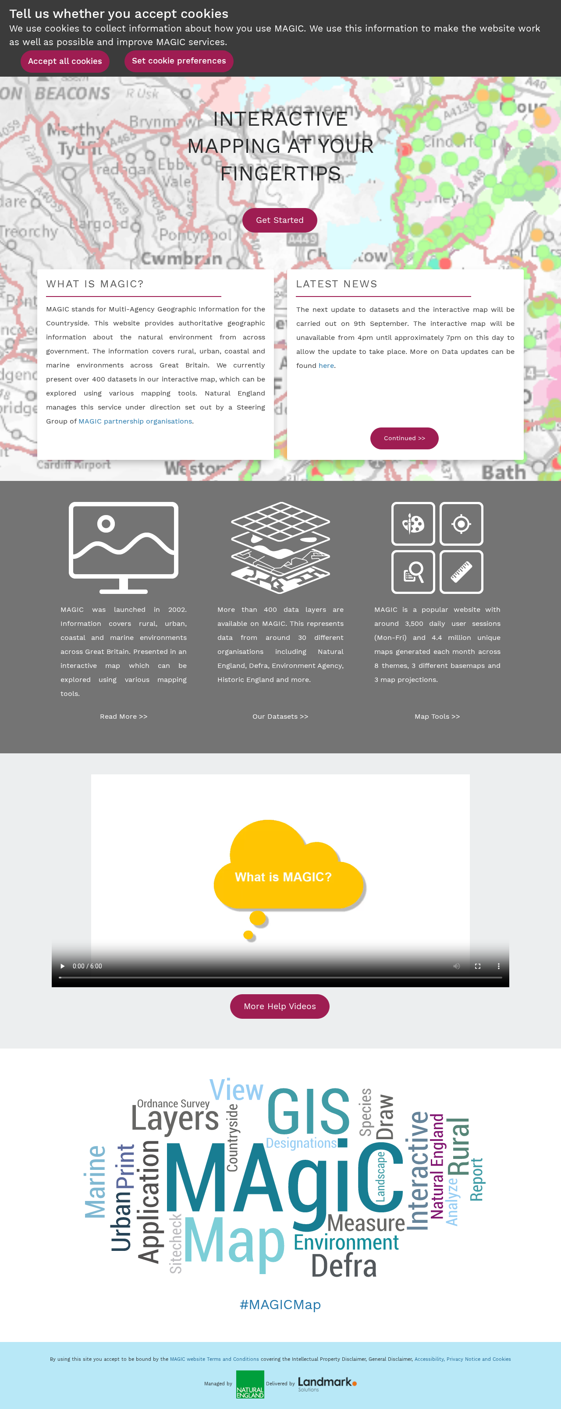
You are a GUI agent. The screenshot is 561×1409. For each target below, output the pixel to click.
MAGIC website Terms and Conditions (214, 1359)
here (326, 365)
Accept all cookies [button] (65, 61)
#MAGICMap (280, 1304)
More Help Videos (280, 1006)
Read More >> (124, 716)
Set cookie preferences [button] (179, 61)
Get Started (286, 220)
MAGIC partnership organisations (135, 421)
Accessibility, (431, 1359)
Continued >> (404, 437)
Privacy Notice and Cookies (479, 1359)
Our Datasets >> (280, 716)
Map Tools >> (437, 716)
